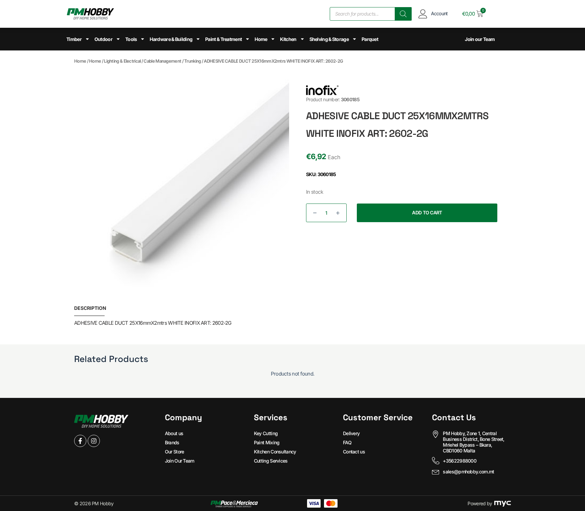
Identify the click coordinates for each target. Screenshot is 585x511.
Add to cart (427, 212)
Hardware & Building (171, 39)
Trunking (192, 61)
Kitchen (288, 39)
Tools (131, 39)
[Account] (423, 13)
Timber (74, 39)
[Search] (403, 14)
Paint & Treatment (223, 39)
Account (439, 13)
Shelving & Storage (329, 39)
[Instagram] (94, 441)
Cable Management (162, 61)
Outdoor (103, 39)
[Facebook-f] (80, 441)
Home (261, 39)
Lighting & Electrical (122, 61)
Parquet (370, 39)
